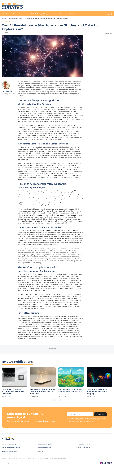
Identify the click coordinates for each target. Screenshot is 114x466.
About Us (4, 458)
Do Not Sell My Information (59, 458)
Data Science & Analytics (9, 451)
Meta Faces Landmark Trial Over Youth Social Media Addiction (42, 391)
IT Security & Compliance (82, 447)
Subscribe (100, 414)
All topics (7, 14)
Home (4, 18)
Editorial (73, 14)
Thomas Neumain (7, 91)
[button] (53, 400)
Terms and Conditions (43, 458)
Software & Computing (60, 14)
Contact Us (12, 458)
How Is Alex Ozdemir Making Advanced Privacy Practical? (14, 391)
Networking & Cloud (44, 447)
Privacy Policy (31, 458)
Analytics (6, 21)
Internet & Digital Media (82, 444)
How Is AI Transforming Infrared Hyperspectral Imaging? (97, 391)
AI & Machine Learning (20, 14)
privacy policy (89, 421)
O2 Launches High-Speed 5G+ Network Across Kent (70, 390)
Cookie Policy (21, 458)
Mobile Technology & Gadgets (40, 14)
